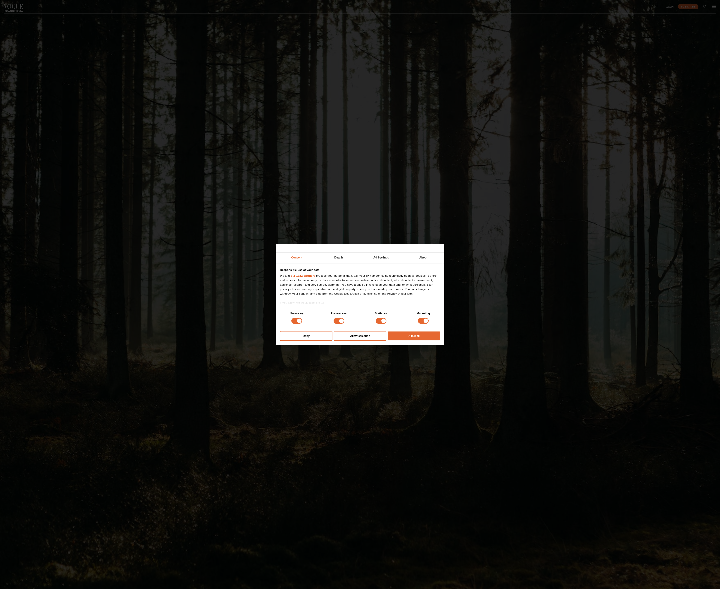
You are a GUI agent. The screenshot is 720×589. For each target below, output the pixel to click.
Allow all (414, 335)
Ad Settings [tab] (381, 257)
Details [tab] (339, 257)
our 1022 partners (303, 275)
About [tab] (423, 257)
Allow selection (360, 335)
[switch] (339, 321)
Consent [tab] (296, 257)
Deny (306, 335)
